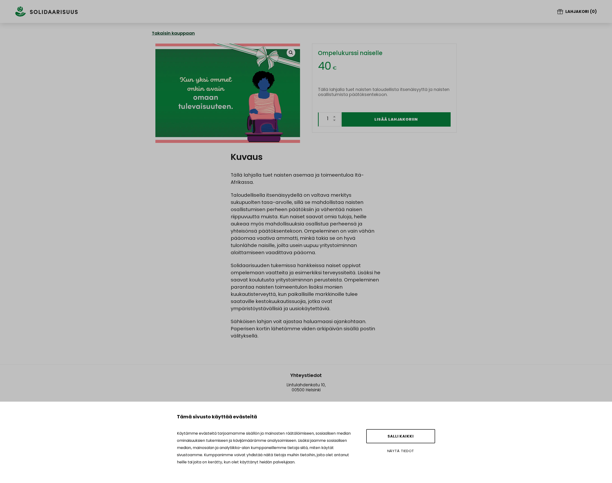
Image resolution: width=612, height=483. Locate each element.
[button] (291, 52)
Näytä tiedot (400, 450)
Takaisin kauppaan (173, 33)
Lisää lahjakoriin (396, 119)
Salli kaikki (401, 436)
